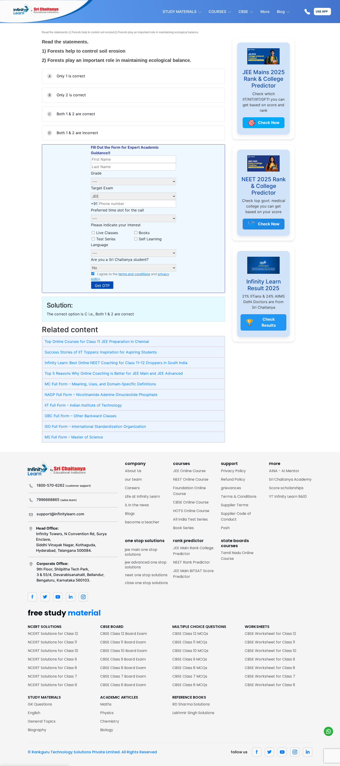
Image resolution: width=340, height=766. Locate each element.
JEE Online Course (189, 470)
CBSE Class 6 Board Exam (123, 685)
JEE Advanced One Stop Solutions (146, 565)
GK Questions (40, 704)
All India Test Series (190, 519)
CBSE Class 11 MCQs (189, 642)
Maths (105, 704)
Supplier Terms (234, 505)
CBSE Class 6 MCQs (189, 685)
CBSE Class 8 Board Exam (123, 667)
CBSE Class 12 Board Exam (123, 633)
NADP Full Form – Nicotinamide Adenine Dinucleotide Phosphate (101, 394)
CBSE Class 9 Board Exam (123, 659)
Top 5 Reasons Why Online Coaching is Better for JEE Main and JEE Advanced (114, 373)
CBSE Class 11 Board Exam (123, 642)
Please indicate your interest (116, 225)
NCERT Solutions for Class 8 (52, 667)
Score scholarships (286, 488)
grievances (231, 488)
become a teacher (142, 522)
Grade (96, 173)
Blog (281, 11)
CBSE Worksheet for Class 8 (270, 667)
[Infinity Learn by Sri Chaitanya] (46, 11)
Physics (107, 712)
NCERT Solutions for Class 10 (53, 650)
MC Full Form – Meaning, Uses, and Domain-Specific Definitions (100, 384)
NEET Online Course (190, 479)
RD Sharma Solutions (191, 704)
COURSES (217, 11)
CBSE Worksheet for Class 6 (270, 685)
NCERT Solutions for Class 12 (53, 633)
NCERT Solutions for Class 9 (52, 659)
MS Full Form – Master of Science (74, 437)
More (264, 11)
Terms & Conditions (239, 496)
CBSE (243, 11)
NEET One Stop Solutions (146, 575)
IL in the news (137, 505)
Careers (132, 488)
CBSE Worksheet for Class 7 (270, 676)
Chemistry (109, 721)
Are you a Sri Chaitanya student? (119, 259)
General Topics (42, 721)
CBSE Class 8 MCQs (189, 667)
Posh (225, 528)
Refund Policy (233, 479)
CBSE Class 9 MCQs (189, 659)
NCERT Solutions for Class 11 (52, 642)
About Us (133, 470)
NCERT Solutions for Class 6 (52, 685)
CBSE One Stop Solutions (146, 582)
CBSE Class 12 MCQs (190, 633)
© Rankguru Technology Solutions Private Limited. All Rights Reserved (92, 752)
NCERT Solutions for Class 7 (52, 676)
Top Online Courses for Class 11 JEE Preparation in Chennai (97, 341)
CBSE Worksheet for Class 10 (270, 650)
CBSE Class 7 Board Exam (123, 676)
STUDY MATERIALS (179, 11)
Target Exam (102, 188)
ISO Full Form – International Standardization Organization (95, 426)
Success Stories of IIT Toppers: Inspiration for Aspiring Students (101, 352)
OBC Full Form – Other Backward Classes (80, 415)
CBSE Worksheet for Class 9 (270, 659)
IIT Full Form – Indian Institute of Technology (83, 405)
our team (133, 479)
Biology (106, 730)
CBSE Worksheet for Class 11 (270, 642)
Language (99, 244)
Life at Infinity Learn (142, 496)
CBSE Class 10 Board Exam (123, 650)
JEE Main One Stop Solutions (141, 552)
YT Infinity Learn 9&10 (288, 496)
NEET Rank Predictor (191, 562)
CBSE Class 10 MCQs (190, 650)
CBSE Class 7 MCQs (189, 676)
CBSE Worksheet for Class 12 (270, 633)
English (34, 712)
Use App (322, 11)
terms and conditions (134, 274)
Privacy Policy (233, 470)
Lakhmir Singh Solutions (193, 712)
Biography (37, 730)
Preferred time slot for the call (117, 210)
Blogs (130, 513)
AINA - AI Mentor (284, 470)
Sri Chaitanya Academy (290, 479)
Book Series (183, 528)
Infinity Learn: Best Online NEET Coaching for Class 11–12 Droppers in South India (116, 362)
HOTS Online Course (191, 510)
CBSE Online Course (191, 502)
